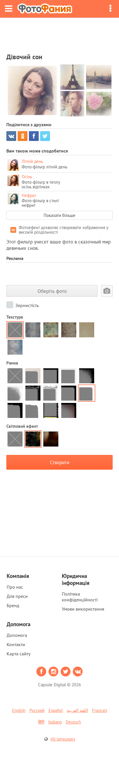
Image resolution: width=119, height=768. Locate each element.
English (18, 710)
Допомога (17, 635)
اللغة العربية (77, 710)
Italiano (55, 722)
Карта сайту (18, 654)
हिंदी (41, 722)
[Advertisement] (59, 33)
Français (99, 710)
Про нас (15, 587)
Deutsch (73, 722)
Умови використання (83, 609)
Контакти (16, 644)
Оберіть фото (52, 291)
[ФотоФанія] (44, 9)
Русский (36, 710)
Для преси (17, 596)
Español (56, 710)
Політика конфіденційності (80, 597)
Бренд (13, 605)
